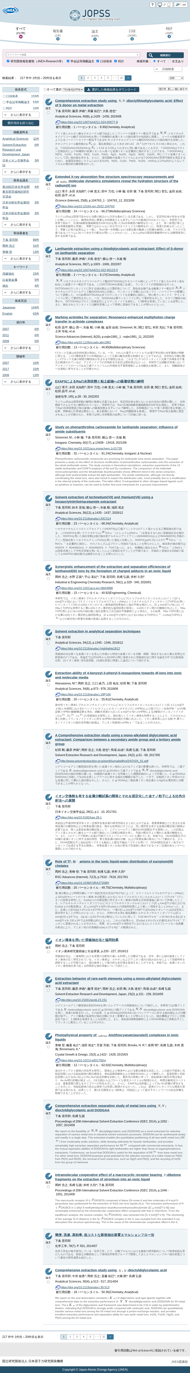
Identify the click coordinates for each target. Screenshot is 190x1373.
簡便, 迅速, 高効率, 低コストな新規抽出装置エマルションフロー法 (104, 1235)
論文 (95, 33)
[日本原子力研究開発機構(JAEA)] (10, 11)
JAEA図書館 (179, 1361)
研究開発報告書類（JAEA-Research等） (38, 61)
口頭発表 (106, 61)
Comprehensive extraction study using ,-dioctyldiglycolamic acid (111, 1270)
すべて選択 (54, 89)
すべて (21, 31)
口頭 (132, 33)
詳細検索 (168, 69)
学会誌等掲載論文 (82, 61)
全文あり (178, 61)
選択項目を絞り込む (20, 123)
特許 (169, 31)
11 (121, 77)
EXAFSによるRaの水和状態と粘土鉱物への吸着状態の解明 (99, 381)
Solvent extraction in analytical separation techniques (97, 631)
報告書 (58, 33)
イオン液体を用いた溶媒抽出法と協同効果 (87, 940)
